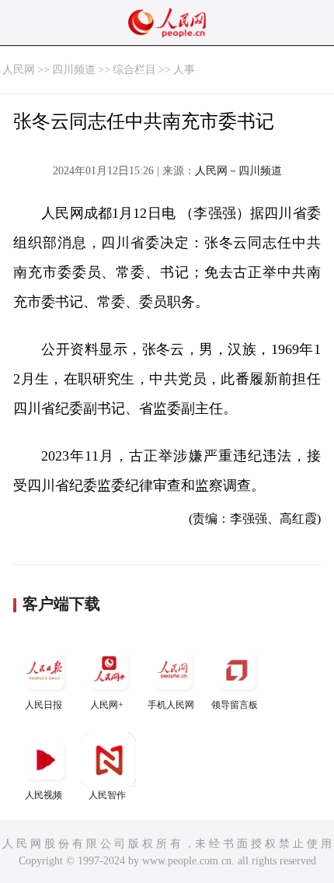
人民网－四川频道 (238, 171)
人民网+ (107, 704)
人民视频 (43, 795)
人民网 (18, 69)
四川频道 (74, 69)
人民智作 (107, 795)
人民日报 (43, 704)
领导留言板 (234, 704)
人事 (184, 69)
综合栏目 (134, 69)
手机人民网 (171, 704)
